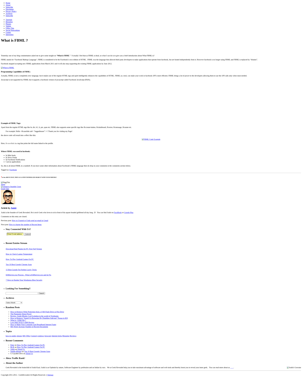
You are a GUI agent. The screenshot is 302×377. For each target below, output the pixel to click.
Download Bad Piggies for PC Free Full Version (24, 249)
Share (3, 184)
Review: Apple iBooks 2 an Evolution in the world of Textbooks (34, 316)
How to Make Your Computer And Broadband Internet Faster (33, 325)
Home (8, 3)
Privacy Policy (11, 11)
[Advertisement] (28, 48)
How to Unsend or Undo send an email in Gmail (30, 221)
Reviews (73, 336)
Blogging (65, 336)
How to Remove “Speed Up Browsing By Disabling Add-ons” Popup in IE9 (39, 318)
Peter (12, 345)
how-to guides (11, 336)
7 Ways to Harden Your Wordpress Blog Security (24, 280)
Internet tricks (57, 336)
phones (19, 336)
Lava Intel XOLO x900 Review (22, 322)
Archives (9, 14)
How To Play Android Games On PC (20, 259)
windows (40, 336)
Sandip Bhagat (15, 351)
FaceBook (118, 212)
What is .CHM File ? (18, 320)
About (8, 5)
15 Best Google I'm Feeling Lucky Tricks (21, 270)
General (34, 336)
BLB (12, 347)
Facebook (13, 170)
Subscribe (9, 7)
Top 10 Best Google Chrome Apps (19, 265)
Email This (5, 189)
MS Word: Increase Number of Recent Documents (29, 327)
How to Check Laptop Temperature (19, 254)
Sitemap (50, 375)
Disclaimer (10, 9)
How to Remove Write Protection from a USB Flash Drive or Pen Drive (37, 312)
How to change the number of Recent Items (25, 225)
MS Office (26, 336)
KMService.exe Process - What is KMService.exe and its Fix (28, 275)
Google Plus (128, 212)
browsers (48, 336)
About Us (21, 349)
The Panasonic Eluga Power (20, 314)
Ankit (13, 208)
